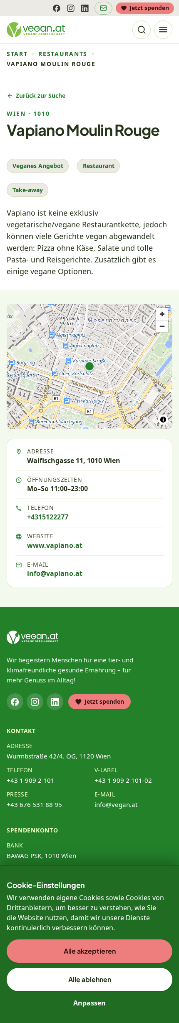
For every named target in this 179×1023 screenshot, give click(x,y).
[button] (89, 366)
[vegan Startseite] (36, 30)
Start (17, 54)
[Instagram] (71, 8)
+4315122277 (47, 517)
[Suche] (141, 29)
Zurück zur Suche (40, 95)
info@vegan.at (115, 804)
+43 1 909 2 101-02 (123, 780)
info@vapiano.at (54, 573)
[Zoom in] (162, 314)
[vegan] (32, 637)
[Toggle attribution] (163, 420)
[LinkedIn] (85, 8)
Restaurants (62, 54)
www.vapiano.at (54, 545)
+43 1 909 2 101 (31, 780)
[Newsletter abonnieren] (103, 8)
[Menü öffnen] (163, 29)
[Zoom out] (162, 326)
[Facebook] (56, 8)
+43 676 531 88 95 (34, 804)
